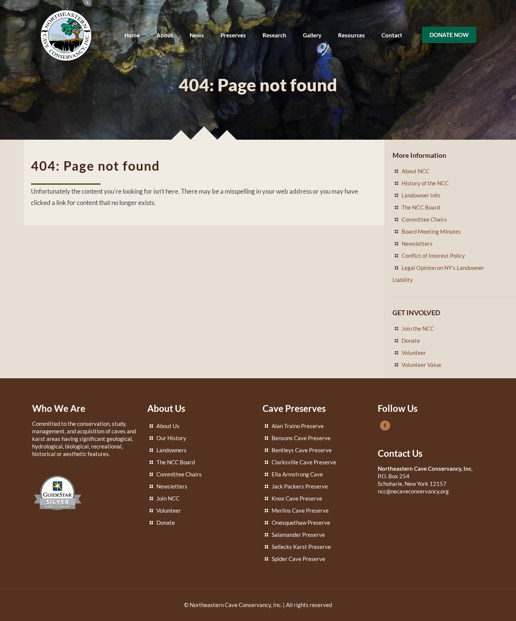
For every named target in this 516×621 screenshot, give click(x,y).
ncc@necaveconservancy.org (413, 491)
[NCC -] (66, 35)
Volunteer (414, 352)
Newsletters (417, 243)
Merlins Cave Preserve (300, 510)
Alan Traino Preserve (298, 425)
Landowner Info (421, 195)
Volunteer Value (421, 364)
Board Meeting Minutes (431, 231)
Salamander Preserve (298, 534)
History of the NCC (425, 183)
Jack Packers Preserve (300, 486)
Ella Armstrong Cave (297, 474)
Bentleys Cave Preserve (302, 450)
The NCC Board (421, 207)
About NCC (415, 171)
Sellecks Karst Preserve (301, 546)
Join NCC (167, 498)
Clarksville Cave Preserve (304, 462)
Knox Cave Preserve (297, 498)
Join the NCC (418, 328)
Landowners (171, 450)
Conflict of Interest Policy (433, 255)
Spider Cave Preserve (298, 558)
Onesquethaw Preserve (301, 522)
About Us (167, 425)
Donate (411, 340)
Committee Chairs (424, 219)
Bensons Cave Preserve (301, 438)
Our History (171, 438)
